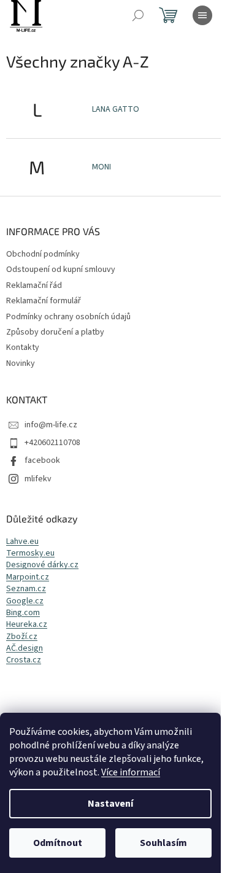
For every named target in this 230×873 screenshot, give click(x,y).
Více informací (130, 772)
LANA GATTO (115, 109)
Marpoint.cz (27, 577)
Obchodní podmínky (43, 254)
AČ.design (24, 648)
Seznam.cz (26, 589)
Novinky (20, 363)
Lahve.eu (22, 542)
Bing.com (23, 613)
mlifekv (38, 479)
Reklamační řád (34, 285)
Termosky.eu (30, 553)
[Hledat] (138, 15)
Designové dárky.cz (42, 565)
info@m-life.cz (51, 425)
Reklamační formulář (43, 301)
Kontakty (22, 347)
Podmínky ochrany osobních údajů (68, 317)
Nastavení (110, 803)
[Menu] (202, 15)
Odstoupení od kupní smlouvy (60, 269)
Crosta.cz (23, 660)
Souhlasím (163, 843)
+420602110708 (52, 443)
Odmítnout (57, 843)
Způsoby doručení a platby (55, 332)
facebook (42, 460)
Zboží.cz (21, 637)
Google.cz (25, 601)
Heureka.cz (26, 624)
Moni (101, 167)
